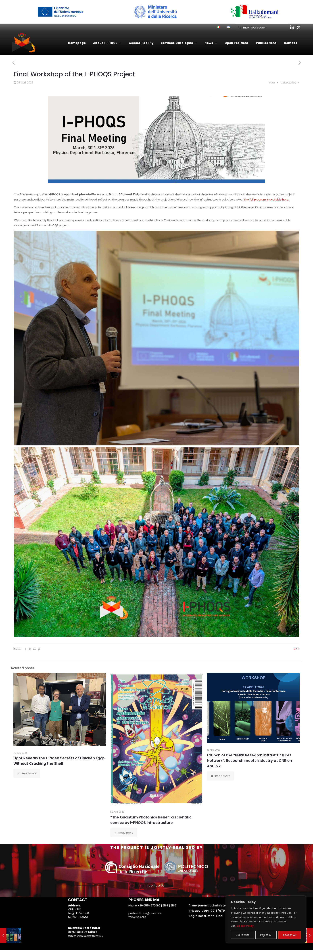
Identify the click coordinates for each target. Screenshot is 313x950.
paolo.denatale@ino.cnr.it (85, 935)
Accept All (289, 935)
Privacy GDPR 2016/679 (207, 911)
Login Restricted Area (206, 916)
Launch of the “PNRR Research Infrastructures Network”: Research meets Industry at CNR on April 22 (249, 761)
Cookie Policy (245, 926)
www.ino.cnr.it (137, 917)
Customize (242, 935)
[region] (266, 919)
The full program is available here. (266, 199)
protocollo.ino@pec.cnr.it (145, 913)
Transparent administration (211, 905)
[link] (59, 12)
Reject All (266, 935)
